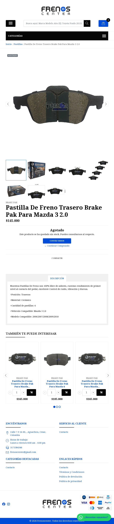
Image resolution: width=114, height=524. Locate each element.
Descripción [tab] (57, 278)
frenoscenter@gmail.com (23, 452)
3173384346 (16, 447)
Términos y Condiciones (71, 472)
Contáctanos (57, 241)
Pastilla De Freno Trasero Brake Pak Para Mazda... (22, 384)
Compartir (57, 258)
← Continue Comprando (57, 246)
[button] (54, 407)
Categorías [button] (15, 36)
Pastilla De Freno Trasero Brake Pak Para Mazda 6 (57, 384)
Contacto (63, 432)
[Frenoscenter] (56, 11)
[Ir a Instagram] (8, 504)
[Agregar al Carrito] (31, 392)
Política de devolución (70, 476)
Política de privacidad (70, 481)
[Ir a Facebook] (3, 504)
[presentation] (8, 104)
